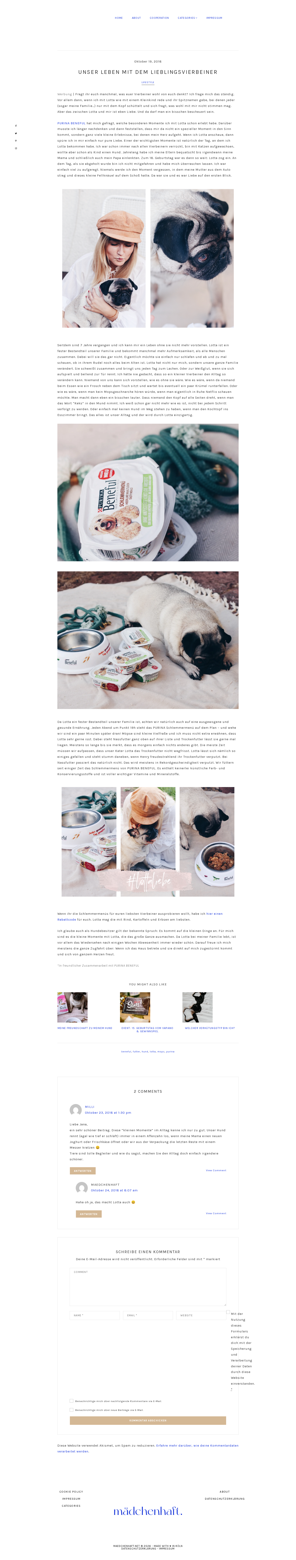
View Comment (216, 1170)
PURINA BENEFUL (71, 123)
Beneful (126, 1051)
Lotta (153, 1051)
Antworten (83, 1170)
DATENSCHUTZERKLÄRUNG (225, 1498)
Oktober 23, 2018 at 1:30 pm (108, 1113)
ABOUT (225, 1491)
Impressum (167, 1548)
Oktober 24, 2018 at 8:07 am (114, 1190)
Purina (170, 1051)
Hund (145, 1051)
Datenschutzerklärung (138, 1548)
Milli (90, 1107)
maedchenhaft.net (86, 18)
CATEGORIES (71, 1506)
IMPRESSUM (71, 1498)
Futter (136, 1051)
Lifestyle (148, 82)
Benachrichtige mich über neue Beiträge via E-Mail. (109, 1410)
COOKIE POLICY (71, 1491)
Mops (161, 1051)
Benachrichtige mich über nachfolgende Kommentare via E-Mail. (118, 1401)
